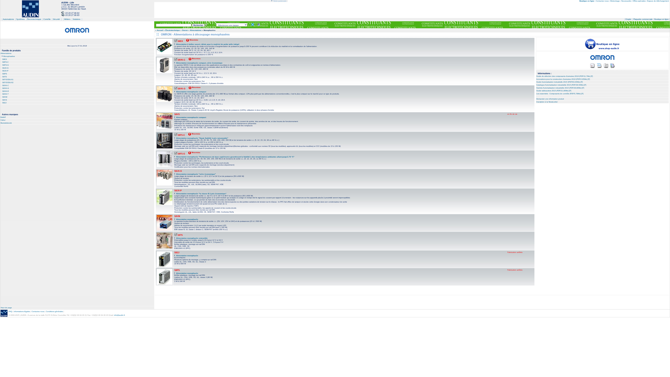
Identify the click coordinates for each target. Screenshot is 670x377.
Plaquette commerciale (643, 19)
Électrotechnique (34, 19)
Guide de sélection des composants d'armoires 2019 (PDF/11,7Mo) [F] (564, 76)
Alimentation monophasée (187, 219)
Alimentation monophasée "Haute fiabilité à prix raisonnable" (202, 138)
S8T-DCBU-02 (7, 82)
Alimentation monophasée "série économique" (196, 174)
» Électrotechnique (172, 30)
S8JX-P (5, 71)
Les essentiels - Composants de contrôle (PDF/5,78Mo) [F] (559, 94)
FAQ (10, 311)
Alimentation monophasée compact (191, 92)
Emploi (628, 19)
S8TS (4, 77)
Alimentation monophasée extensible (192, 238)
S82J (4, 103)
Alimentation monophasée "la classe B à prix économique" (201, 194)
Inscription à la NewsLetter (547, 102)
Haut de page (6, 308)
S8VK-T (5, 94)
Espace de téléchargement (658, 1)
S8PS (4, 74)
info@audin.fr (119, 315)
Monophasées (9, 56)
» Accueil (159, 30)
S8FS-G (5, 65)
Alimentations (6, 53)
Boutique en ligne (661, 19)
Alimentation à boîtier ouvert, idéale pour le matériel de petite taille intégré (207, 44)
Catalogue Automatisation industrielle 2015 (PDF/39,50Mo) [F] (561, 85)
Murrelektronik (6, 123)
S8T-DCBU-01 (7, 79)
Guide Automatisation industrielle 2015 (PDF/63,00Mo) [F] (559, 82)
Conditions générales (54, 311)
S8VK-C (5, 85)
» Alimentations (195, 30)
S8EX (4, 59)
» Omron (184, 30)
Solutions (76, 19)
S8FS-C (5, 62)
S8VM (4, 97)
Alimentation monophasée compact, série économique (199, 63)
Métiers (67, 19)
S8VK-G (5, 88)
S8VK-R (5, 91)
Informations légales (22, 311)
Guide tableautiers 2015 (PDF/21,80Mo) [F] (553, 91)
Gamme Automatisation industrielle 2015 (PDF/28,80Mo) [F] (560, 88)
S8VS (4, 100)
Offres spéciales (639, 1)
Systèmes (20, 19)
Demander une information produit (550, 99)
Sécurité (56, 19)
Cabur (3, 120)
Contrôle (47, 19)
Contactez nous (602, 1)
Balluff (3, 117)
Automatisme (8, 19)
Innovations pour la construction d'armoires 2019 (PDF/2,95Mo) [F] (563, 79)
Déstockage (615, 1)
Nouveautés (626, 1)
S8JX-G (5, 68)
